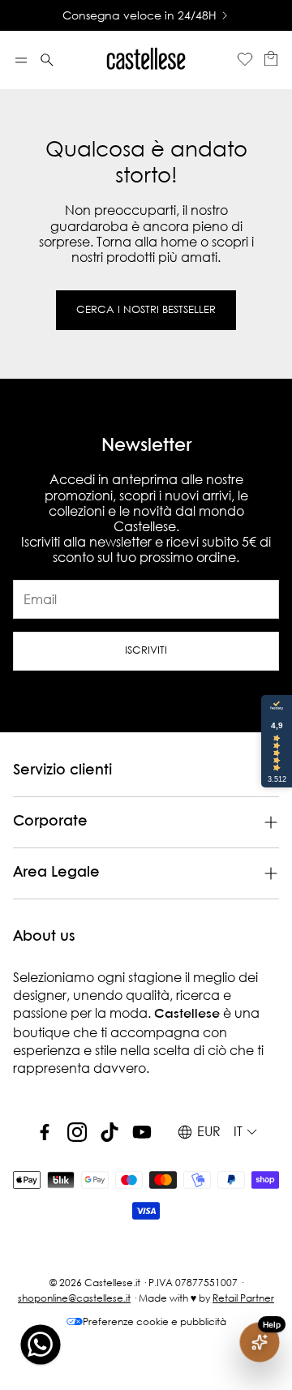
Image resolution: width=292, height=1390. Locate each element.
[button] (21, 60)
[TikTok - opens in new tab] (109, 1132)
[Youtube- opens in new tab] (142, 1132)
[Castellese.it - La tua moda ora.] (146, 60)
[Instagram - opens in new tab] (77, 1132)
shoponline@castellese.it (74, 1298)
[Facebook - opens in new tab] (44, 1132)
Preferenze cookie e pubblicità (154, 1321)
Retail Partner (243, 1298)
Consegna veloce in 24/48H (139, 15)
